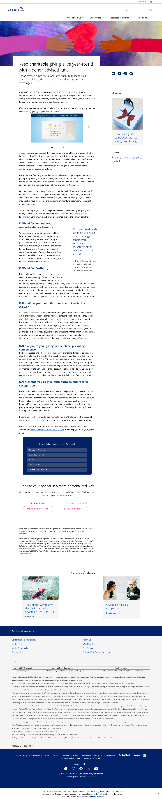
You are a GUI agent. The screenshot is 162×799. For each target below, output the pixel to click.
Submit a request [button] (76, 508)
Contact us (20, 755)
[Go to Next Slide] (89, 126)
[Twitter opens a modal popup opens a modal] (88, 769)
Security (56, 755)
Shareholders (17, 652)
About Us (87, 639)
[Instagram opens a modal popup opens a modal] (73, 769)
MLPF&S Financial (107, 755)
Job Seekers (17, 644)
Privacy (46, 755)
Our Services (88, 648)
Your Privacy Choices (68, 758)
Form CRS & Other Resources (96, 652)
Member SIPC (111, 709)
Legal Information (89, 755)
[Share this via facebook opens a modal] (119, 73)
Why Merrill (88, 644)
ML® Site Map (34, 755)
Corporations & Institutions (24, 639)
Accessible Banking (70, 755)
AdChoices (138, 755)
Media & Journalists (20, 648)
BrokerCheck (124, 755)
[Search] (151, 10)
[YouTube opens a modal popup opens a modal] (96, 769)
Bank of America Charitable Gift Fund (47, 429)
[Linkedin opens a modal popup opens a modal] (81, 769)
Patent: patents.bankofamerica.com (81, 776)
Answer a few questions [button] (38, 508)
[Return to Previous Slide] (25, 126)
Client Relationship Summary (64, 690)
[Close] (158, 793)
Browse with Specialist (93, 758)
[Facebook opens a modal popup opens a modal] (66, 769)
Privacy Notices (98, 796)
